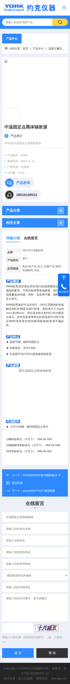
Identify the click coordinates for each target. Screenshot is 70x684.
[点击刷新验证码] (47, 628)
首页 (25, 48)
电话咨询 (63, 291)
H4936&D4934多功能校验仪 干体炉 (44, 475)
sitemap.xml (58, 678)
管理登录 (42, 678)
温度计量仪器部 (57, 48)
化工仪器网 (25, 678)
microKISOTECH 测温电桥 (39, 490)
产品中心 (12, 38)
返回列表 (17, 483)
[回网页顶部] (63, 278)
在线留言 (31, 238)
